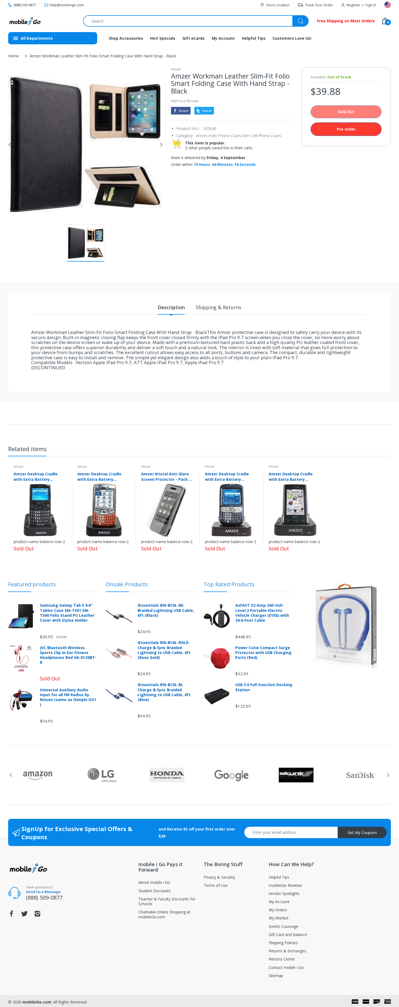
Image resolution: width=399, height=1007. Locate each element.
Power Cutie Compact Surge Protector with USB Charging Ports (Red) (263, 652)
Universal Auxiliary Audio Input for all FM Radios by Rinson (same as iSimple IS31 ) (68, 697)
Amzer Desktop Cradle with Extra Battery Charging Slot (36, 476)
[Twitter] (24, 915)
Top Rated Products (229, 584)
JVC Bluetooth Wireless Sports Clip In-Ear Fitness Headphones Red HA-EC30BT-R (68, 655)
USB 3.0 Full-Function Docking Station (263, 687)
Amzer (176, 69)
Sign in (370, 4)
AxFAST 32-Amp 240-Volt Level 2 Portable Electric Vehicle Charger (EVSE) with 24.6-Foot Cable (262, 613)
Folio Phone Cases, (225, 135)
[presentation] (11, 775)
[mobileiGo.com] (25, 21)
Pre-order (346, 129)
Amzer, (202, 135)
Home (13, 55)
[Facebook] (11, 915)
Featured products (32, 584)
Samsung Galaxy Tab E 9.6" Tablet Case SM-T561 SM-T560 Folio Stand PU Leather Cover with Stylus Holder (67, 613)
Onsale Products (127, 584)
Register (353, 4)
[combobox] (196, 21)
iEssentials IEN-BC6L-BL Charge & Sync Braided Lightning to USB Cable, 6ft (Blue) (164, 692)
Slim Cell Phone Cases (261, 135)
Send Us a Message (43, 891)
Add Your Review (185, 100)
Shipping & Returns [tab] (218, 307)
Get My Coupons (362, 832)
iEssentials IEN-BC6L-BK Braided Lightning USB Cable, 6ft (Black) (166, 610)
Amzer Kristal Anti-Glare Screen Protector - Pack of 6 (167, 476)
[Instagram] (37, 915)
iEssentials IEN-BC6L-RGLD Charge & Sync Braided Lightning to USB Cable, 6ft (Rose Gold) (164, 650)
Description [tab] (171, 307)
